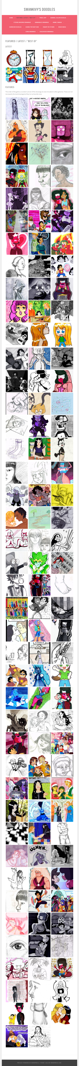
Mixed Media (62, 27)
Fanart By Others (48, 27)
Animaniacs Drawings (42, 22)
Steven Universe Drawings (22, 22)
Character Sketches (32, 27)
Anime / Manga (57, 22)
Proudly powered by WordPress (28, 1062)
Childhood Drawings (46, 31)
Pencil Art (43, 18)
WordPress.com (56, 1062)
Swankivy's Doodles (39, 9)
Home (11, 18)
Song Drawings (31, 31)
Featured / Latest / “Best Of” (26, 18)
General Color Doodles (58, 18)
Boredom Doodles (15, 27)
